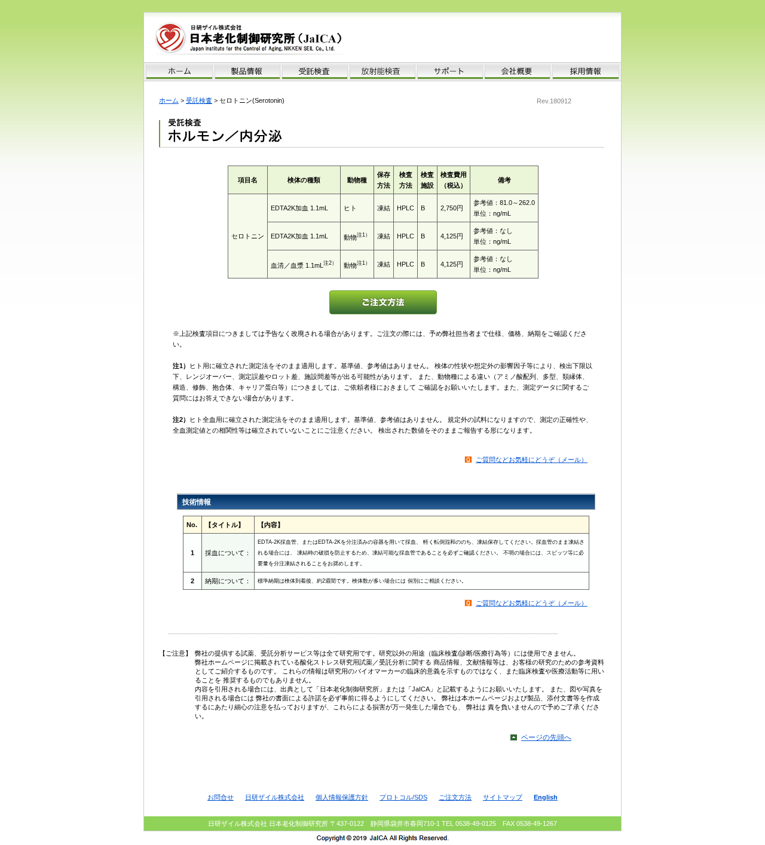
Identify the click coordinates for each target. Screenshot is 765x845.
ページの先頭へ (546, 737)
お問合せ (220, 797)
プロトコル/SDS (403, 797)
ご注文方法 (455, 797)
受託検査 (199, 100)
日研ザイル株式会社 (274, 797)
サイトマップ (502, 797)
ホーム (169, 100)
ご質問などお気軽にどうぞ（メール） (531, 459)
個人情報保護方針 (342, 797)
